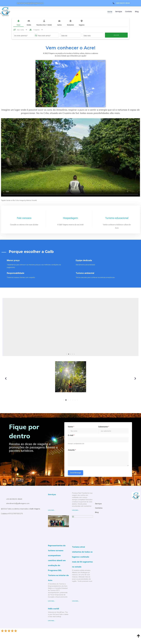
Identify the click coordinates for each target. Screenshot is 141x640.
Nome (71, 427)
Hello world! (53, 608)
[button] (5, 327)
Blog (137, 11)
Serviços (118, 11)
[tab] (18, 23)
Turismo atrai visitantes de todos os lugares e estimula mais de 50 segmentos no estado (82, 557)
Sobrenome (103, 427)
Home (109, 11)
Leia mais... (51, 510)
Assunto (72, 450)
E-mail (71, 435)
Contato (128, 11)
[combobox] (24, 35)
